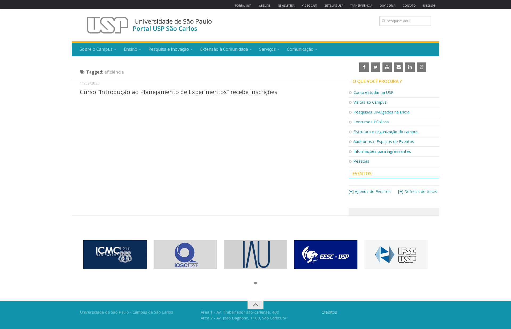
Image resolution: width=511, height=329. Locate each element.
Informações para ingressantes (382, 151)
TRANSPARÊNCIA (361, 5)
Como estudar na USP (373, 92)
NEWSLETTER (286, 5)
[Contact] (398, 67)
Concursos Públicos (371, 121)
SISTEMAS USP (333, 5)
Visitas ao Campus (370, 102)
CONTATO (409, 5)
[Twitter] (375, 67)
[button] (255, 283)
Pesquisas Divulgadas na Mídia (381, 112)
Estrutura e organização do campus (385, 131)
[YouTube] (387, 67)
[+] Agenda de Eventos (370, 191)
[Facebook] (364, 67)
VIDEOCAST (309, 5)
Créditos (329, 312)
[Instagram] (421, 67)
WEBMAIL (264, 5)
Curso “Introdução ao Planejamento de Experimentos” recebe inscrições (178, 92)
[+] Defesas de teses (417, 191)
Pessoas (361, 161)
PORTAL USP (243, 5)
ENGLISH (429, 5)
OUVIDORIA (387, 5)
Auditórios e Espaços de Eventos (383, 141)
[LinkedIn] (410, 67)
